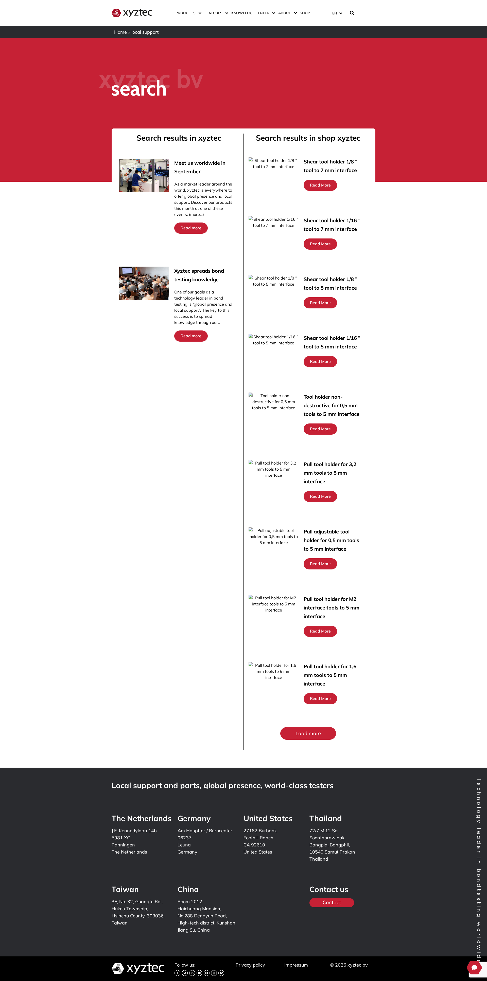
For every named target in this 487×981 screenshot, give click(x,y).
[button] (308, 733)
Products (186, 13)
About (284, 13)
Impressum (296, 965)
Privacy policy (250, 965)
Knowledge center (250, 13)
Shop (305, 13)
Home (120, 32)
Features (213, 13)
